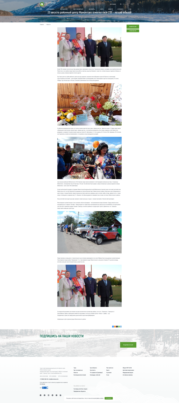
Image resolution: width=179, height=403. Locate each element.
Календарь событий (95, 375)
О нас (107, 375)
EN (123, 4)
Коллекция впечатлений (80, 375)
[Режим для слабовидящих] (131, 4)
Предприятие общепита (80, 391)
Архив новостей (132, 30)
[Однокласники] (44, 395)
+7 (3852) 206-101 (44, 379)
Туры (75, 368)
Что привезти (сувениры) (96, 372)
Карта (107, 370)
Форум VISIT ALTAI (127, 368)
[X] (117, 326)
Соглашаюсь (108, 398)
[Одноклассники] (115, 326)
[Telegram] (121, 326)
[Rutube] (60, 395)
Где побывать (93, 368)
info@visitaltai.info (53, 379)
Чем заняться (109, 368)
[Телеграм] (52, 395)
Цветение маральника (128, 370)
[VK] (40, 395)
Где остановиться (78, 370)
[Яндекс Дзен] (56, 395)
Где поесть (93, 370)
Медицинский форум (128, 372)
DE (125, 4)
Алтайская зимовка (128, 375)
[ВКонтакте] (113, 326)
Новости (76, 372)
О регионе (108, 372)
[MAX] (48, 395)
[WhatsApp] (119, 326)
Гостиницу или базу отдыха (80, 389)
